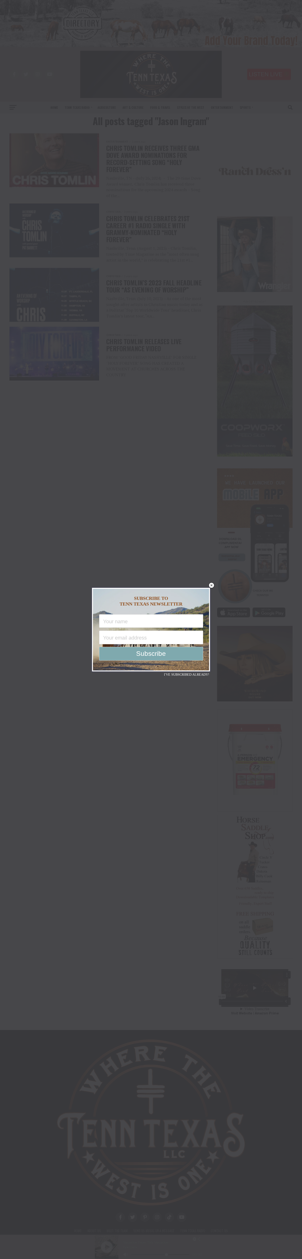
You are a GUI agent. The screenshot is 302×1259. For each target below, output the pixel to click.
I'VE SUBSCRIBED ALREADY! (186, 674)
